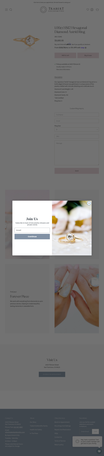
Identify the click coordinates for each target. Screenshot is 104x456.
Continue (32, 236)
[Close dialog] (89, 203)
